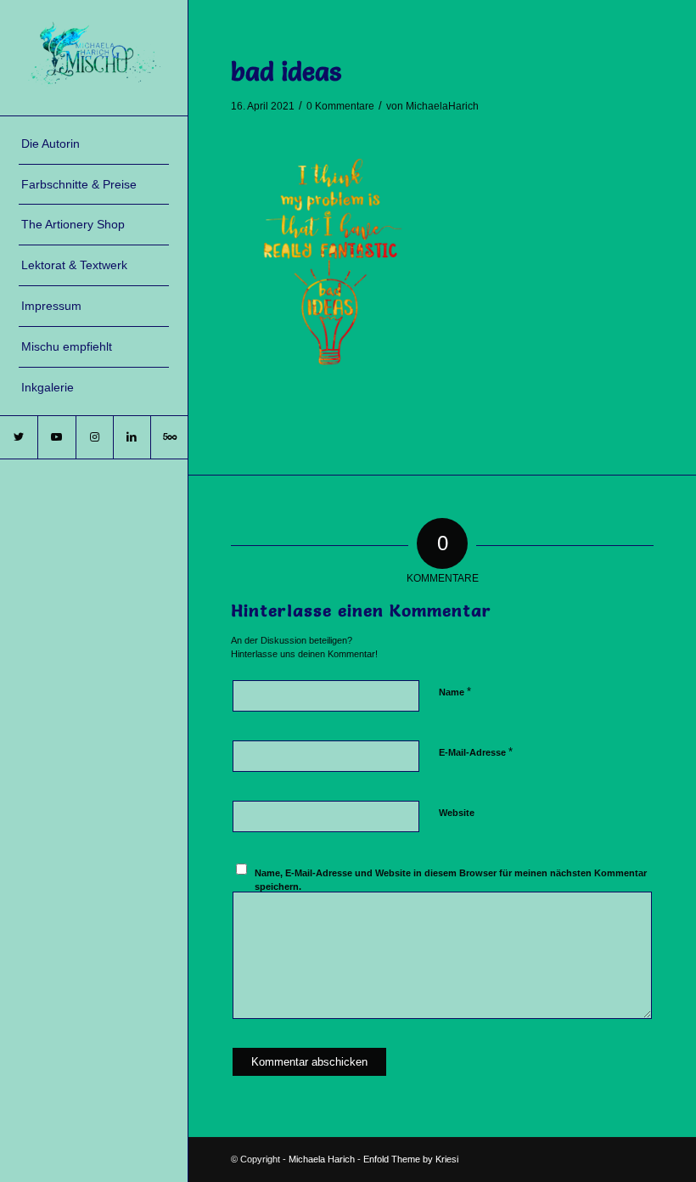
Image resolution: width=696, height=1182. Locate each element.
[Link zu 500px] (169, 437)
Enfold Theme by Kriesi (410, 1159)
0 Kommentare (340, 106)
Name (455, 691)
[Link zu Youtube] (56, 437)
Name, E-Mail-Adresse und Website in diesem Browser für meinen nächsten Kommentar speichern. (451, 880)
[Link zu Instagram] (94, 437)
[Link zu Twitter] (18, 437)
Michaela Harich (322, 1159)
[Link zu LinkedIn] (131, 437)
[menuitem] (94, 144)
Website (456, 813)
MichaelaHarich (442, 106)
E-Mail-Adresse (476, 752)
